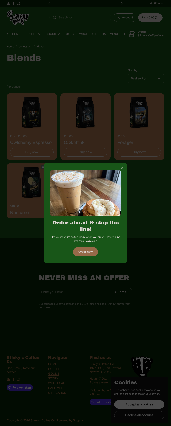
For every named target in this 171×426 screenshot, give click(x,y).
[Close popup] (122, 168)
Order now (85, 251)
